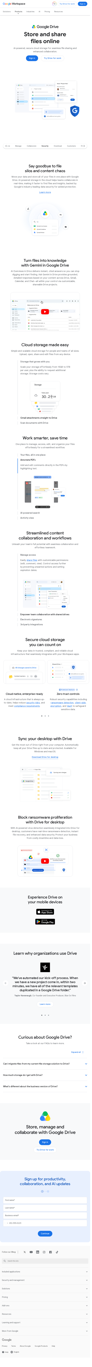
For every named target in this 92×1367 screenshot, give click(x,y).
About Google (25, 1340)
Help (53, 1340)
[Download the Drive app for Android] (45, 916)
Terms (13, 1340)
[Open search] (54, 4)
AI (39, 12)
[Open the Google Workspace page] (14, 3)
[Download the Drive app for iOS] (45, 906)
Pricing (47, 12)
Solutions (7, 12)
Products (18, 12)
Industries (30, 12)
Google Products (41, 1340)
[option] (18, 146)
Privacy (4, 1340)
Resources (58, 12)
